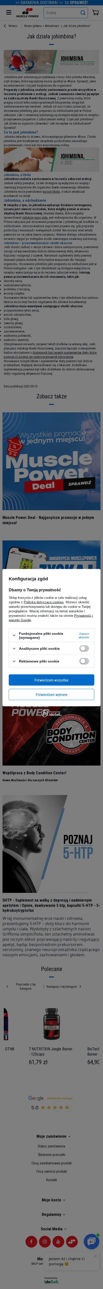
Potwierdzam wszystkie (51, 680)
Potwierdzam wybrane (52, 694)
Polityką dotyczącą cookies (44, 602)
